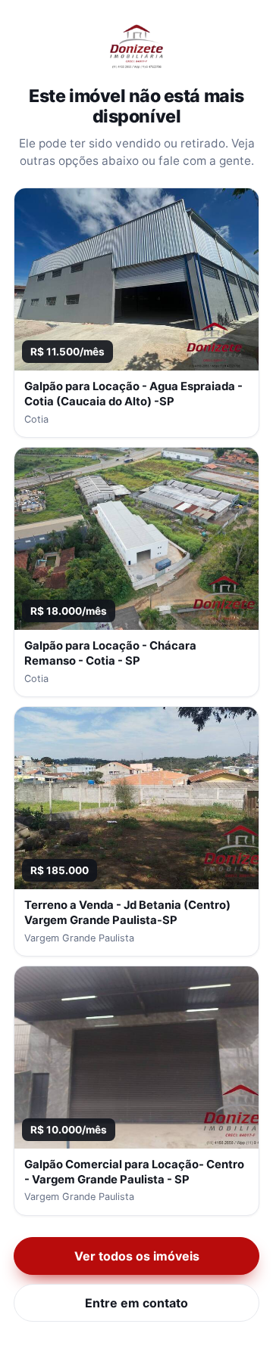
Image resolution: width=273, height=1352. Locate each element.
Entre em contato (136, 1302)
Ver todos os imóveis (136, 1256)
